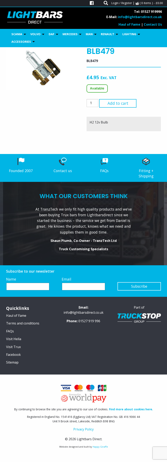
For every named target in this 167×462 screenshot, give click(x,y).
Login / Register (121, 3)
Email (66, 279)
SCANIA (16, 34)
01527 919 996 (89, 321)
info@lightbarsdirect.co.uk (140, 17)
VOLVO (35, 34)
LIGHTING (129, 34)
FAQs (104, 170)
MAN (89, 34)
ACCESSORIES (21, 42)
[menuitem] (17, 34)
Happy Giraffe (100, 446)
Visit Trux (13, 347)
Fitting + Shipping (146, 173)
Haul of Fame (129, 24)
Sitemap (12, 362)
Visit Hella (13, 339)
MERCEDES (70, 34)
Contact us (63, 170)
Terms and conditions (22, 323)
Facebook (13, 354)
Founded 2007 (21, 170)
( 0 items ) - (151, 3)
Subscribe (139, 286)
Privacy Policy (83, 429)
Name (11, 279)
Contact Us (153, 24)
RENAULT (107, 34)
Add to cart (118, 103)
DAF (51, 34)
